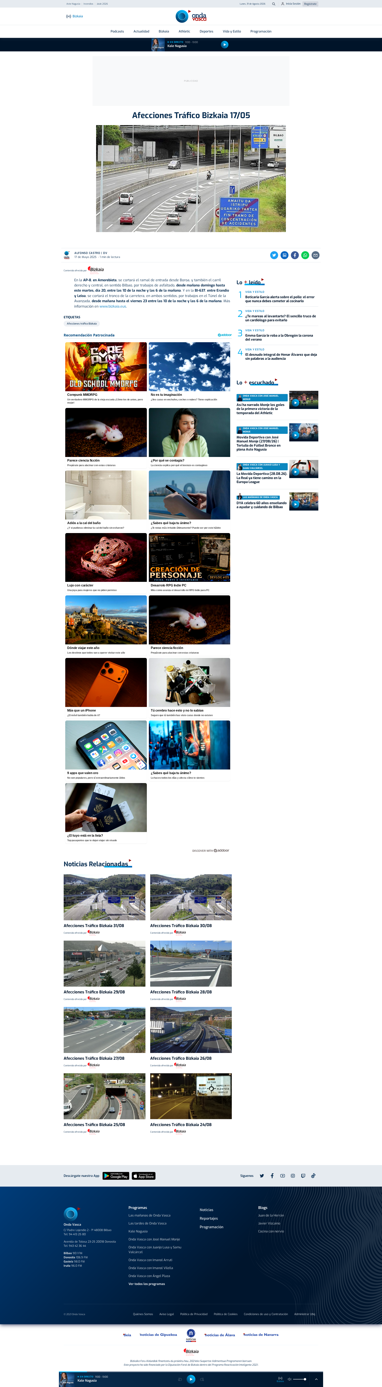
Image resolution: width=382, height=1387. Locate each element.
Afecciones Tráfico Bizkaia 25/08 (94, 1124)
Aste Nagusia (73, 4)
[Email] (316, 255)
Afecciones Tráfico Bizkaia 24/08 (181, 1124)
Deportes (206, 31)
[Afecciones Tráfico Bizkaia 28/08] (191, 964)
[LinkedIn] (284, 255)
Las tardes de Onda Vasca (148, 1223)
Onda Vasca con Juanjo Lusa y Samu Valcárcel (155, 1249)
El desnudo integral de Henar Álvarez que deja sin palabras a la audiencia (281, 356)
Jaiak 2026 (102, 4)
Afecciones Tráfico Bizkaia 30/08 (181, 925)
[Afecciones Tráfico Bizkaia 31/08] (104, 897)
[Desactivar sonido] (289, 1379)
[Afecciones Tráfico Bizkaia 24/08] (191, 1096)
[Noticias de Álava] (220, 1334)
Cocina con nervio (271, 1231)
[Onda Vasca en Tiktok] (313, 1175)
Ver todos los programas (147, 1284)
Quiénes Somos (143, 1314)
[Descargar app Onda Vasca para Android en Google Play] (115, 1175)
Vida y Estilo (232, 31)
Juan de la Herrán (271, 1215)
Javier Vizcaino (269, 1223)
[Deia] (127, 1334)
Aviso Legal (166, 1314)
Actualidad (141, 31)
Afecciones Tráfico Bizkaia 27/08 (94, 1058)
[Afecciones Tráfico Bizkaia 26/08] (191, 1030)
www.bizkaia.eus (112, 306)
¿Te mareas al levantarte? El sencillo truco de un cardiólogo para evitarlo (280, 318)
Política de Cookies (226, 1314)
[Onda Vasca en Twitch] (303, 1175)
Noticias (206, 1210)
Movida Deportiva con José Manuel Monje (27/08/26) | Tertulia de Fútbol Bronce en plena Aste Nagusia (259, 443)
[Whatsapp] (305, 255)
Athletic (184, 31)
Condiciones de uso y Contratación (266, 1314)
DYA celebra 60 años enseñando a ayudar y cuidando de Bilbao (262, 505)
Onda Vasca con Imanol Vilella (151, 1268)
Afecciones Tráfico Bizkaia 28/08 (181, 992)
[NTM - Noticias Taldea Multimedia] (191, 1335)
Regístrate (310, 4)
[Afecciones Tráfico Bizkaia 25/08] (104, 1096)
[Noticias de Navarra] (261, 1334)
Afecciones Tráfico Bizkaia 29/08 (94, 992)
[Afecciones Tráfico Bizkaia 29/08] (104, 964)
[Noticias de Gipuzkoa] (158, 1334)
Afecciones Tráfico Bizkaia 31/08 (94, 925)
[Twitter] (274, 255)
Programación (260, 31)
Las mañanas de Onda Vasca (150, 1215)
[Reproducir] (224, 44)
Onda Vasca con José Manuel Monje (154, 1239)
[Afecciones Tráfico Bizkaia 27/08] (104, 1030)
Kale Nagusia (177, 46)
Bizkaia (164, 31)
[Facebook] (295, 255)
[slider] (305, 1379)
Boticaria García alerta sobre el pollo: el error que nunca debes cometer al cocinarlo (280, 299)
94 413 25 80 (77, 1234)
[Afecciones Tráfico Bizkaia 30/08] (191, 897)
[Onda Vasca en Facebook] (272, 1175)
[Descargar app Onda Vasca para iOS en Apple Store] (144, 1175)
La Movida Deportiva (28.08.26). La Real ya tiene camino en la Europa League (262, 477)
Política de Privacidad (194, 1314)
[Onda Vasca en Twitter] (261, 1175)
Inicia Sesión (293, 3)
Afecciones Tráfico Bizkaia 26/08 (181, 1058)
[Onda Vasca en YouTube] (282, 1175)
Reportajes (209, 1218)
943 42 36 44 (77, 1246)
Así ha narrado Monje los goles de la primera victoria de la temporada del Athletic (261, 409)
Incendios (88, 4)
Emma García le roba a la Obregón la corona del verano (279, 337)
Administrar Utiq (304, 1314)
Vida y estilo (254, 292)
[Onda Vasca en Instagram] (292, 1175)
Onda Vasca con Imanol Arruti (150, 1260)
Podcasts (117, 31)
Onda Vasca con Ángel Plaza (149, 1276)
